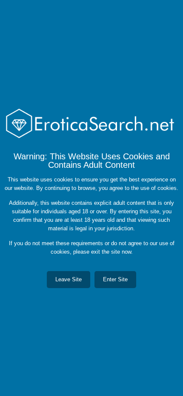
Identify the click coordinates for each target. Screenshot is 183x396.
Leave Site (68, 279)
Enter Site (115, 279)
